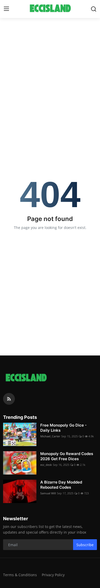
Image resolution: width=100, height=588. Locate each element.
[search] (93, 9)
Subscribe (85, 544)
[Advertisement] (50, 72)
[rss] (9, 399)
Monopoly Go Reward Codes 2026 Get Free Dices (66, 456)
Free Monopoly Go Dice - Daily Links (63, 428)
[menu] (6, 9)
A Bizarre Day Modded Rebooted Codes (61, 485)
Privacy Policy (53, 574)
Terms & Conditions (20, 574)
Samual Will (48, 493)
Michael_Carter (50, 436)
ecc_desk (46, 465)
